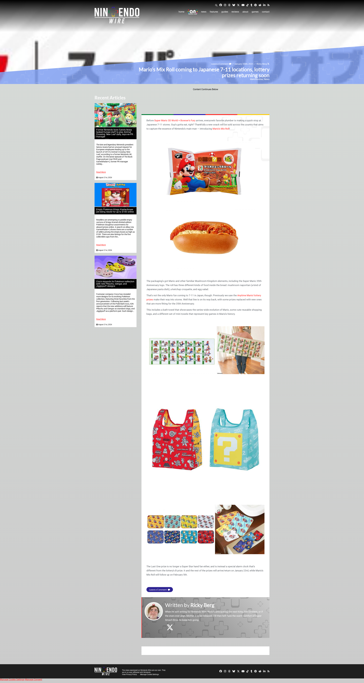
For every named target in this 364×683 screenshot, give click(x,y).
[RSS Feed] (268, 5)
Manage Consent (33, 679)
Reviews (235, 11)
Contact (265, 11)
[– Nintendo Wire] (117, 16)
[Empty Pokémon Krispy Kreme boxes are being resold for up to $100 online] (115, 205)
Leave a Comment (220, 63)
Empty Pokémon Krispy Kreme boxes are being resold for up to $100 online (115, 210)
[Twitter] (238, 5)
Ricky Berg (262, 63)
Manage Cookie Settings (149, 674)
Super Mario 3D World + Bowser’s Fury (174, 120)
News (203, 11)
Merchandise (256, 79)
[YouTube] (243, 5)
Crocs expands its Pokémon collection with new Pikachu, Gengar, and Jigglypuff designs (115, 283)
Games (255, 11)
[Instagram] (225, 5)
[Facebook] (220, 5)
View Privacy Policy (129, 674)
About (245, 11)
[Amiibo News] (193, 11)
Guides (224, 11)
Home (181, 11)
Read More (101, 172)
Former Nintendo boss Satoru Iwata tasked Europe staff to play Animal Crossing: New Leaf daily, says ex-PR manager (114, 133)
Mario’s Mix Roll (221, 128)
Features (214, 11)
